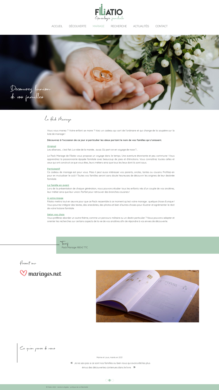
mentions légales (63, 387)
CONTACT (161, 26)
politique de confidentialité (79, 387)
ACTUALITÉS (141, 26)
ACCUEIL (57, 26)
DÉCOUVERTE (77, 26)
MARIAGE (98, 26)
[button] (99, 296)
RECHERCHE (119, 26)
